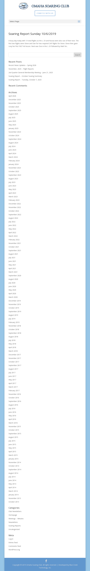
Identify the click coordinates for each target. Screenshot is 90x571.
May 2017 (12, 380)
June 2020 (12, 286)
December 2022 (15, 204)
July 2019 (12, 319)
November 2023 (15, 168)
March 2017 (13, 387)
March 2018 (13, 351)
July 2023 (12, 182)
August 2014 (13, 473)
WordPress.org (14, 549)
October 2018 (14, 329)
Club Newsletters (15, 511)
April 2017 (12, 383)
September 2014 (15, 469)
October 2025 (14, 107)
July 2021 (12, 257)
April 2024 (12, 153)
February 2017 (14, 390)
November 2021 (15, 243)
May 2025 (12, 125)
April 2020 (12, 293)
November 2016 (15, 394)
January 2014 (13, 495)
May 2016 (12, 415)
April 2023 (12, 193)
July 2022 (12, 222)
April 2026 (12, 96)
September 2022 (15, 214)
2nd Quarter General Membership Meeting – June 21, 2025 (31, 72)
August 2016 (13, 405)
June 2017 (12, 376)
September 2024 (15, 139)
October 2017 (14, 362)
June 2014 (12, 480)
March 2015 (13, 455)
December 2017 (15, 354)
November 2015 (15, 426)
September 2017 (15, 365)
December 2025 (15, 99)
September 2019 (15, 311)
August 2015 (13, 437)
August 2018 (13, 337)
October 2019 (14, 308)
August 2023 (13, 179)
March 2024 (13, 157)
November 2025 (15, 103)
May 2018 (12, 344)
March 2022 (13, 236)
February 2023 (14, 200)
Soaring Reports (15, 526)
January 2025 (13, 128)
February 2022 (14, 239)
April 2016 (12, 419)
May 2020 (12, 290)
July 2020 (12, 283)
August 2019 (13, 315)
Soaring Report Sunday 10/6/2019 (32, 34)
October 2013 (14, 502)
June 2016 (12, 412)
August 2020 (13, 279)
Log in (11, 539)
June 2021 (12, 261)
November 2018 (15, 326)
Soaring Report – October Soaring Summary (25, 76)
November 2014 (15, 462)
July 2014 (12, 477)
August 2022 (13, 218)
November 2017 (15, 358)
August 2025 (13, 114)
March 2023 (13, 196)
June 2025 (12, 121)
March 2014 (13, 491)
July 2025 (12, 117)
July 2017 (12, 372)
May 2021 (12, 265)
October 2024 (14, 135)
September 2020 (15, 275)
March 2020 (13, 297)
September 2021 (15, 250)
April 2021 (12, 268)
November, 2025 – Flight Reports (21, 69)
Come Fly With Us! (45, 13)
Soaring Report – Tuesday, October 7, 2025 (25, 80)
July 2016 (12, 408)
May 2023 (12, 189)
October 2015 (14, 430)
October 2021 (14, 247)
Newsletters (13, 522)
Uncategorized (14, 529)
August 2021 (13, 254)
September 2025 (15, 110)
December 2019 (15, 301)
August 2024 (13, 143)
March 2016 (13, 423)
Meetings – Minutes (16, 518)
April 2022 (12, 232)
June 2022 (12, 225)
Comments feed (15, 546)
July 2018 (12, 340)
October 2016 (14, 398)
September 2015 (15, 433)
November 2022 (15, 207)
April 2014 (12, 487)
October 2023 (14, 171)
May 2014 (12, 484)
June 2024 (12, 150)
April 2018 (12, 347)
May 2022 (12, 229)
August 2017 (13, 369)
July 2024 (12, 146)
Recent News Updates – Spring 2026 (22, 65)
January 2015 (13, 459)
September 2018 (15, 333)
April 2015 (12, 451)
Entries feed (13, 542)
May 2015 (12, 448)
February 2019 (14, 322)
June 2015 (12, 444)
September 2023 (15, 175)
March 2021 (13, 272)
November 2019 (15, 304)
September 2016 (15, 401)
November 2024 (15, 132)
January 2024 (13, 164)
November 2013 (15, 498)
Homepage (13, 515)
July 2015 (12, 441)
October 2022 (14, 211)
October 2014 (14, 466)
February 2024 (14, 161)
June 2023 (12, 186)
